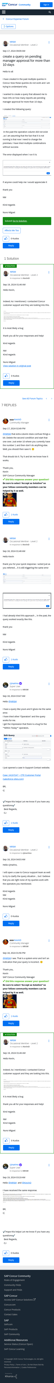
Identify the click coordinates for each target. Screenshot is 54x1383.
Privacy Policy (9, 1365)
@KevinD (26, 1183)
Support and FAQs (13, 1290)
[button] (49, 42)
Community (24, 5)
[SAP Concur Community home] (9, 4)
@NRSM (7, 434)
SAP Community (12, 1334)
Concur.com (10, 1305)
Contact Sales (10, 1314)
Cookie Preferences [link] (28, 1367)
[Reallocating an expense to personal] (51, 398)
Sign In (46, 5)
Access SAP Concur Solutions (18, 1300)
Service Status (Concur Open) (18, 1344)
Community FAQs (12, 1285)
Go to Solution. (20, 221)
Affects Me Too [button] (12, 230)
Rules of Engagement (14, 1280)
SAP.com (8, 1324)
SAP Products (10, 1329)
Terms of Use (21, 1365)
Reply (11, 245)
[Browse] (5, 12)
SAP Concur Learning (14, 1349)
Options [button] (9, 26)
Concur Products (12, 1309)
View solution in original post (17, 366)
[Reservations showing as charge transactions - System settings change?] (46, 398)
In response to (20, 278)
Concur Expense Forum (17, 19)
